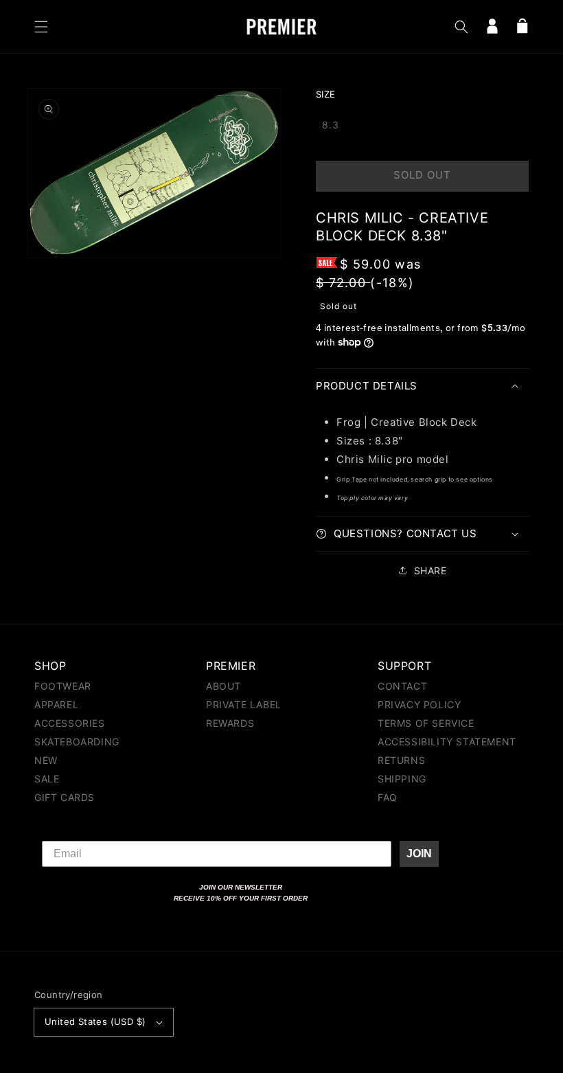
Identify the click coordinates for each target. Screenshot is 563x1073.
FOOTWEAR (62, 686)
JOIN (419, 853)
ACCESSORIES (69, 723)
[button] (41, 27)
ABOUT (223, 686)
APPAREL (56, 704)
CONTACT (402, 686)
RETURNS (401, 760)
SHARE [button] (430, 570)
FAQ (388, 797)
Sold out (422, 174)
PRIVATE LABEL (244, 704)
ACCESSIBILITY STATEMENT (447, 741)
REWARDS (230, 723)
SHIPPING (402, 778)
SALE (46, 778)
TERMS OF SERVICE (426, 723)
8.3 (330, 125)
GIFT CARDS (64, 797)
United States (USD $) (95, 1021)
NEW (46, 760)
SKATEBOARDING (76, 741)
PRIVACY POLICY (419, 704)
